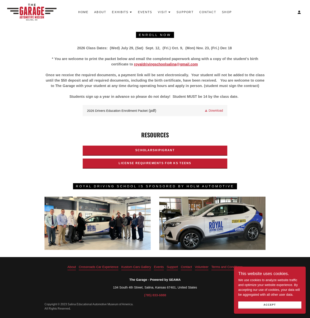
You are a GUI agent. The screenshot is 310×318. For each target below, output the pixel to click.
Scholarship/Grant (155, 150)
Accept (270, 304)
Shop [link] (227, 12)
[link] (32, 12)
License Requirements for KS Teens (155, 163)
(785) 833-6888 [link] (155, 295)
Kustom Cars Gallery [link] (136, 267)
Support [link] (185, 12)
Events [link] (145, 12)
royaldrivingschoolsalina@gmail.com (166, 64)
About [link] (100, 12)
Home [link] (83, 12)
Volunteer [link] (201, 267)
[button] (122, 12)
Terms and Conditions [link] (227, 267)
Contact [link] (207, 12)
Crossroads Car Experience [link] (98, 267)
